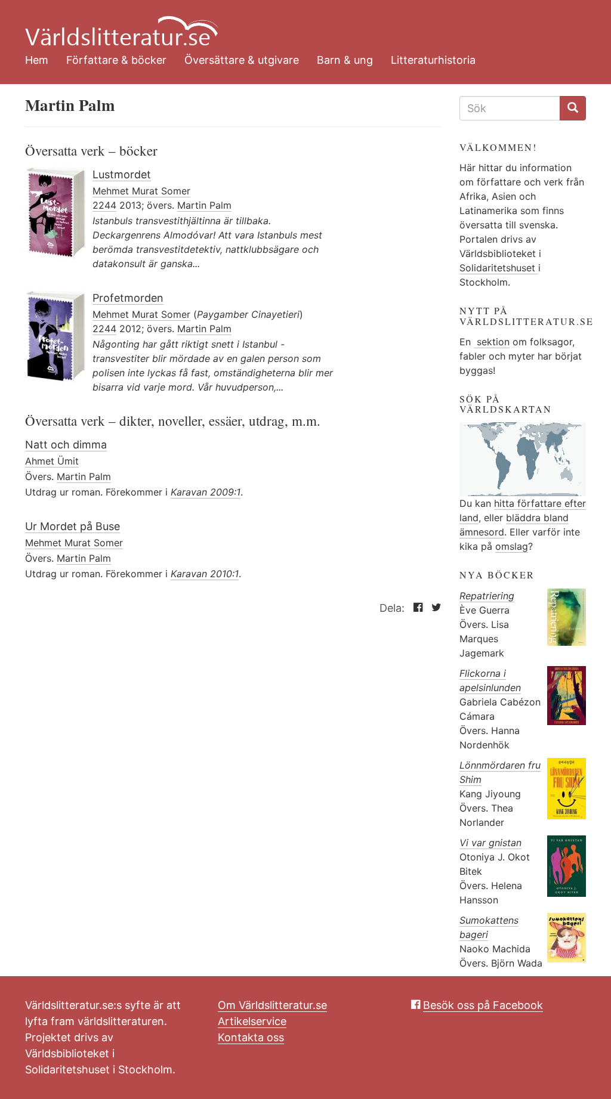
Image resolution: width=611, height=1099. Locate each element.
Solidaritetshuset (498, 268)
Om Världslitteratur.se (272, 1005)
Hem (36, 60)
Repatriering (486, 596)
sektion (492, 342)
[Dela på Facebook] (415, 608)
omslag (511, 546)
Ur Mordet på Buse (72, 526)
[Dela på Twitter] (433, 608)
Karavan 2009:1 (205, 492)
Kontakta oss (251, 1037)
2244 (104, 205)
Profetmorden (127, 298)
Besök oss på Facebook (483, 1005)
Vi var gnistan (490, 843)
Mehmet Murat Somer (141, 191)
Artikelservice (252, 1021)
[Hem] (296, 24)
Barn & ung (345, 60)
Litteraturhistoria (433, 60)
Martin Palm (204, 205)
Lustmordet (121, 174)
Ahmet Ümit (52, 461)
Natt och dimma (66, 444)
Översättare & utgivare (241, 60)
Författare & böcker (116, 60)
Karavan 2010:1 (205, 574)
